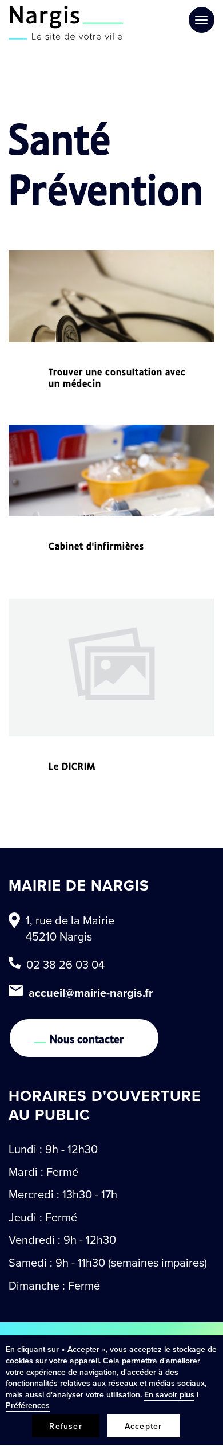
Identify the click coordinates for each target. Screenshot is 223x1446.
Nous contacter (87, 1037)
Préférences (28, 1405)
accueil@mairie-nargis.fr (91, 992)
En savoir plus (169, 1394)
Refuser (65, 1426)
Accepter (143, 1426)
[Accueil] (66, 23)
